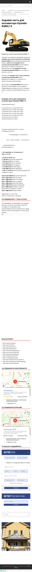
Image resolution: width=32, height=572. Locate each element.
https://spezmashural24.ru (10, 348)
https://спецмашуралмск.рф (10, 358)
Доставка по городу (21, 462)
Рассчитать (16, 488)
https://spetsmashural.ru (9, 343)
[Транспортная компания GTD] (4, 450)
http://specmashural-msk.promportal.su (13, 359)
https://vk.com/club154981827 (11, 363)
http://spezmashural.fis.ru (9, 347)
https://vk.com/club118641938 (11, 352)
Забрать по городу (11, 462)
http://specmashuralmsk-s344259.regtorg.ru (14, 361)
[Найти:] (16, 5)
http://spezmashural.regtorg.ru (11, 354)
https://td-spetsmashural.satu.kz (11, 350)
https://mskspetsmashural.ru (10, 356)
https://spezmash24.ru (9, 345)
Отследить (16, 504)
